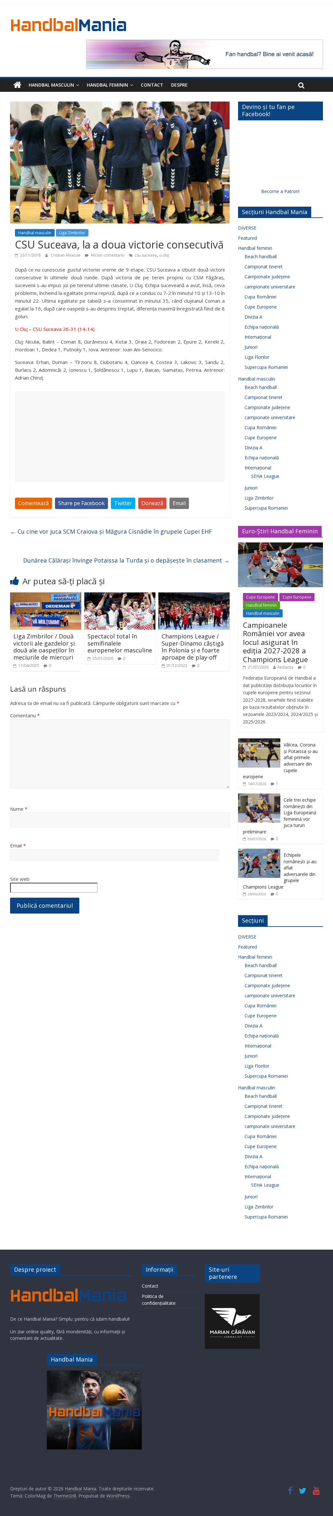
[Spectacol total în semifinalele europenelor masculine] (120, 596)
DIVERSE (247, 228)
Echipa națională (262, 327)
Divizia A (253, 317)
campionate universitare (270, 287)
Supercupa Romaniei (266, 367)
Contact (152, 85)
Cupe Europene (261, 307)
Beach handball (261, 256)
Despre (179, 85)
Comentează (33, 503)
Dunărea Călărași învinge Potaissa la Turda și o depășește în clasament (126, 560)
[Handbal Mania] (17, 85)
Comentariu (25, 715)
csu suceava (146, 255)
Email (179, 503)
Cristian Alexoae (66, 255)
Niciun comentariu (107, 255)
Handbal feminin (107, 85)
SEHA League (265, 476)
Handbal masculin (51, 85)
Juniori (251, 347)
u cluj (164, 255)
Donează (152, 503)
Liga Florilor (257, 357)
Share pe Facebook (81, 503)
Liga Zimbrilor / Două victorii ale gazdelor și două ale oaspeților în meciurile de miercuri (44, 646)
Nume (18, 809)
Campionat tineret (264, 266)
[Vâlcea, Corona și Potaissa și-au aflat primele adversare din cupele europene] (259, 742)
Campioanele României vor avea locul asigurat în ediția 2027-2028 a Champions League (275, 642)
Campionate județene (267, 276)
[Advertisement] (120, 436)
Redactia (285, 667)
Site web (20, 879)
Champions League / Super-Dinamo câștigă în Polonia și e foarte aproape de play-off (193, 646)
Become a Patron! (280, 191)
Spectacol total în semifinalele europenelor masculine (119, 643)
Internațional (258, 337)
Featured (247, 238)
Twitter (123, 503)
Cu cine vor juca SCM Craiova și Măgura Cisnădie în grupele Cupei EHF (111, 531)
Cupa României (260, 297)
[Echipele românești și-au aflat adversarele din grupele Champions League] (259, 852)
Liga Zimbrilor (72, 233)
